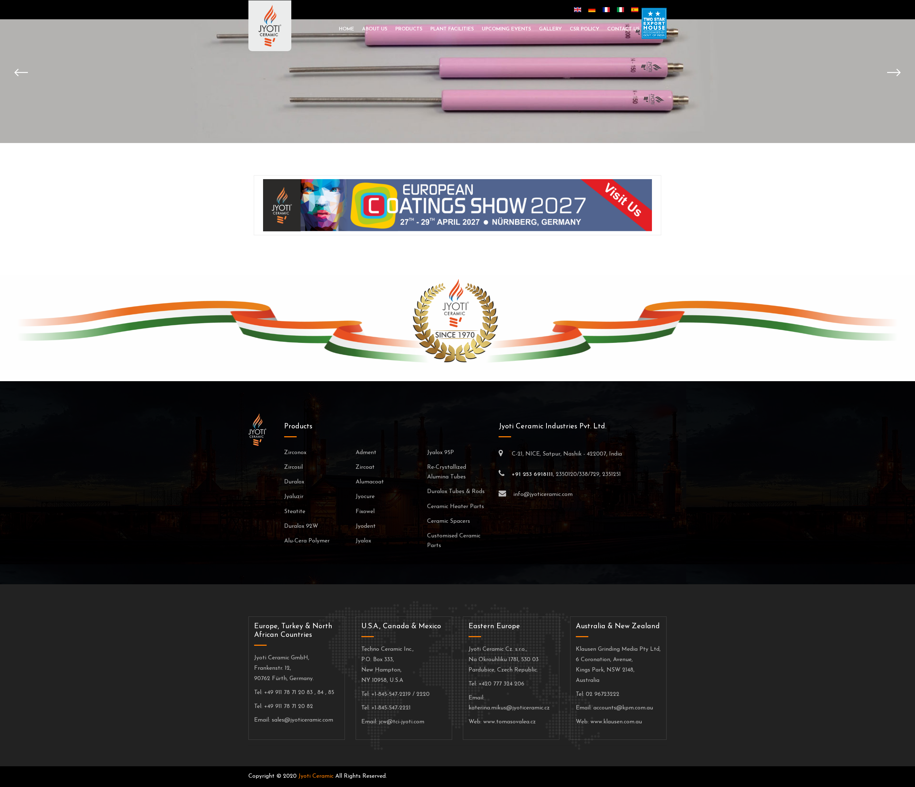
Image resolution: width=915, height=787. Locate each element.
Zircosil (293, 467)
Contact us (623, 29)
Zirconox (295, 453)
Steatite (294, 512)
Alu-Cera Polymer (307, 541)
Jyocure (365, 497)
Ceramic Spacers (448, 521)
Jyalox (363, 541)
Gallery (550, 29)
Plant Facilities (452, 29)
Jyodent (366, 526)
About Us (374, 29)
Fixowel (365, 512)
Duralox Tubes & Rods (456, 492)
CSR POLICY (584, 29)
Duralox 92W (301, 526)
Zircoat (365, 467)
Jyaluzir (293, 497)
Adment (366, 453)
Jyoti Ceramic (315, 776)
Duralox (294, 482)
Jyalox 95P (440, 453)
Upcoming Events (506, 29)
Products (408, 29)
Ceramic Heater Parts (455, 507)
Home (346, 29)
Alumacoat (370, 482)
